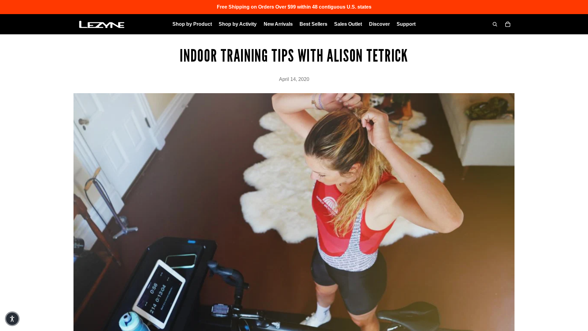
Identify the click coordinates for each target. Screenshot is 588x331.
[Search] (495, 24)
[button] (12, 318)
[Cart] (507, 24)
